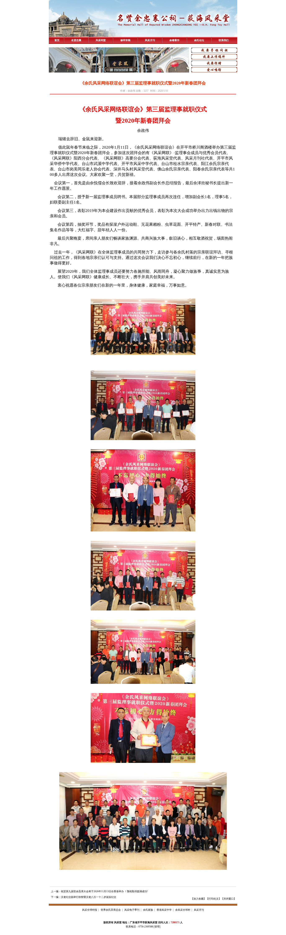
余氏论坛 (199, 40)
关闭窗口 (229, 898)
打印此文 (214, 898)
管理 (157, 926)
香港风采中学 (164, 909)
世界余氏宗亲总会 (111, 909)
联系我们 (224, 40)
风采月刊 (150, 40)
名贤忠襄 (76, 40)
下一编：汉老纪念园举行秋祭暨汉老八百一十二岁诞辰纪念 (83, 897)
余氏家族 (148, 909)
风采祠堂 (101, 40)
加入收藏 (198, 898)
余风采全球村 (182, 909)
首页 (56, 40)
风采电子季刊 (131, 909)
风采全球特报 (89, 909)
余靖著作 (174, 40)
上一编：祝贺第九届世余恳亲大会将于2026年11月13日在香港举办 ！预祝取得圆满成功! (99, 891)
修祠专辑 (125, 40)
